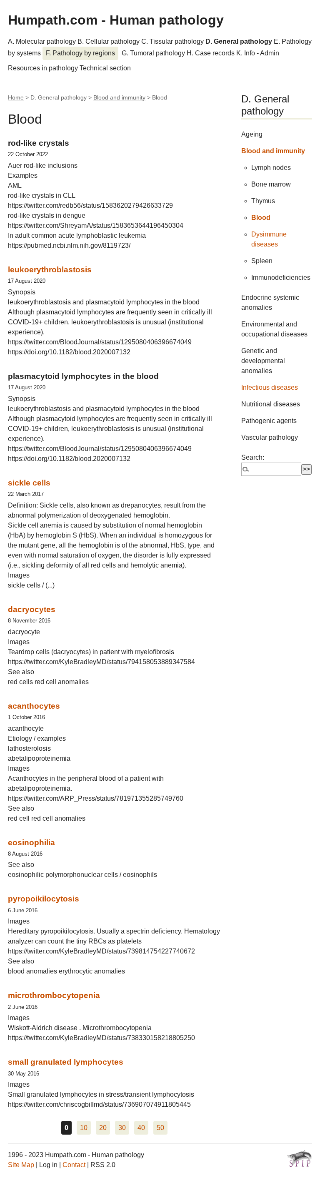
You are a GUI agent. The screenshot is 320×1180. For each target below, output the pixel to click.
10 (84, 1127)
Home (16, 97)
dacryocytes (31, 609)
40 (141, 1127)
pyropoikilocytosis (43, 898)
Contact (73, 1164)
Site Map (21, 1164)
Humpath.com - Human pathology (116, 19)
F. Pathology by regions (80, 53)
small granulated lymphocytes (65, 1062)
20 (103, 1127)
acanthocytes (34, 706)
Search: (252, 457)
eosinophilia (31, 842)
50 (160, 1127)
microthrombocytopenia (54, 995)
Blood (260, 217)
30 (122, 1127)
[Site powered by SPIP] (299, 1158)
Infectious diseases (269, 387)
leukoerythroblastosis (50, 269)
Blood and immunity (119, 97)
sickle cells (29, 482)
